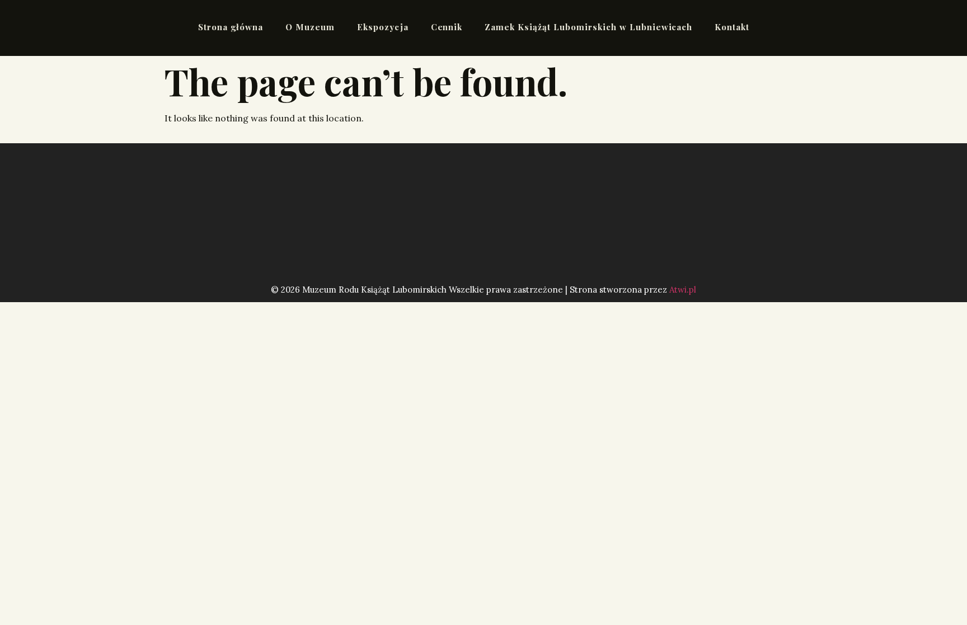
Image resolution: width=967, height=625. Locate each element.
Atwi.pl (682, 289)
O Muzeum (310, 26)
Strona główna (230, 26)
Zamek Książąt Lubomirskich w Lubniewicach (588, 26)
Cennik (447, 26)
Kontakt (732, 26)
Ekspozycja (383, 26)
